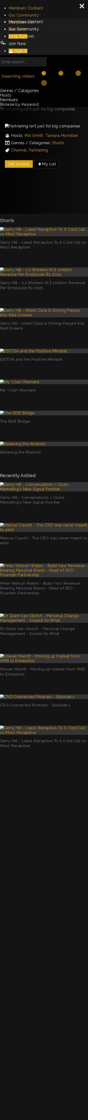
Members (9, 100)
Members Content (26, 8)
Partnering (38, 150)
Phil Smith (34, 135)
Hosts (5, 95)
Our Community (24, 15)
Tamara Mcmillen (61, 135)
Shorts (58, 143)
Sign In (20, 51)
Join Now (17, 43)
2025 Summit (21, 36)
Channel (18, 150)
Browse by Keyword (19, 104)
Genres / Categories (19, 90)
